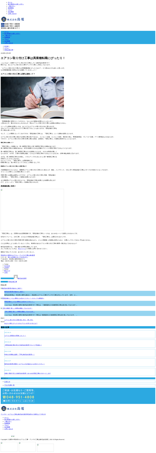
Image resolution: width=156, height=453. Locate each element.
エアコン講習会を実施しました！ (15, 335)
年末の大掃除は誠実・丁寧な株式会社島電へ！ (19, 354)
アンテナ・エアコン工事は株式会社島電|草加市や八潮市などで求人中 (23, 414)
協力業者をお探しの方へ (16, 4)
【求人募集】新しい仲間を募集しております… (19, 311)
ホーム (10, 2)
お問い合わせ (12, 13)
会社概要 (11, 11)
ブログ (10, 10)
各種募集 (11, 8)
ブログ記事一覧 (9, 385)
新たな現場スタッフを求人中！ (18, 257)
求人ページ (21, 248)
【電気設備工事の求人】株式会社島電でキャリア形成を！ (23, 345)
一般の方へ (11, 6)
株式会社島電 (22, 278)
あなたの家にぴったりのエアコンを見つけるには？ (21, 323)
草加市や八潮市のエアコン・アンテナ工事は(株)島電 (18, 255)
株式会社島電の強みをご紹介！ (14, 291)
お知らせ (7, 381)
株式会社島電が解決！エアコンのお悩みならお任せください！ (24, 364)
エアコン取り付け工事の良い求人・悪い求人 (18, 320)
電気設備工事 (8, 50)
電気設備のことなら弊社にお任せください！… (19, 301)
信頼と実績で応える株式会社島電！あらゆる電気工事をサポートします (27, 373)
